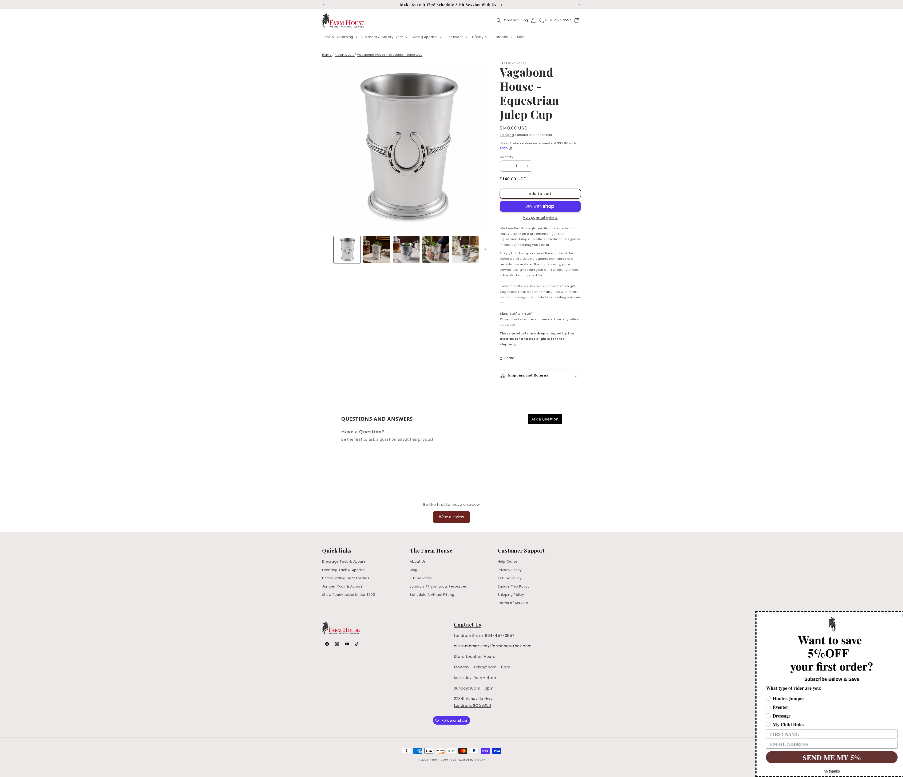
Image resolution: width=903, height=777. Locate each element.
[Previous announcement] (324, 4)
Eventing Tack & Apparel (343, 570)
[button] (339, 37)
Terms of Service (513, 602)
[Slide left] (327, 249)
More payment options (540, 218)
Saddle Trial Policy (514, 586)
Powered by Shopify (471, 759)
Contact (511, 20)
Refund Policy (510, 578)
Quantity (506, 157)
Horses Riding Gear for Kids (345, 578)
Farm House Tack (443, 759)
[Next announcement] (579, 4)
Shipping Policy (511, 594)
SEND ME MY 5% (826, 757)
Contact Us (467, 624)
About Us (418, 561)
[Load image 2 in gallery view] (376, 249)
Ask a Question (544, 419)
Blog (524, 20)
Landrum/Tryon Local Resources (438, 586)
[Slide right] (485, 249)
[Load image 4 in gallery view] (435, 249)
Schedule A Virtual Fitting (432, 594)
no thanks (827, 771)
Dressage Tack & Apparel (344, 561)
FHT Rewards (421, 578)
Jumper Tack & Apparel (343, 586)
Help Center (508, 561)
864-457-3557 (500, 635)
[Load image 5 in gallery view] (465, 249)
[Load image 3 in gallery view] (406, 249)
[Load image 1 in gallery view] (347, 249)
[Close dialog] (898, 615)
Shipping (507, 135)
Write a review (451, 517)
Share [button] (509, 358)
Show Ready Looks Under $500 (348, 594)
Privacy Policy (510, 570)
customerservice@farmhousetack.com (493, 646)
